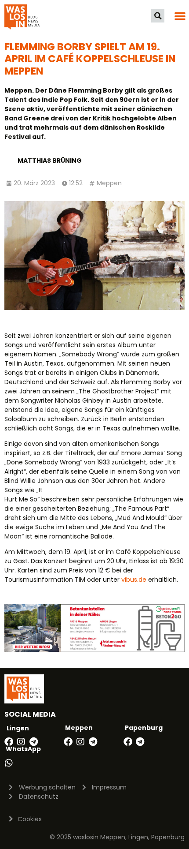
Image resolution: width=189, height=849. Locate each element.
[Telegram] (33, 741)
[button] (157, 15)
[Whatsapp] (8, 763)
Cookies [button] (30, 819)
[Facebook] (8, 741)
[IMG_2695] (94, 649)
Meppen (109, 183)
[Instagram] (21, 741)
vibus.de (133, 579)
